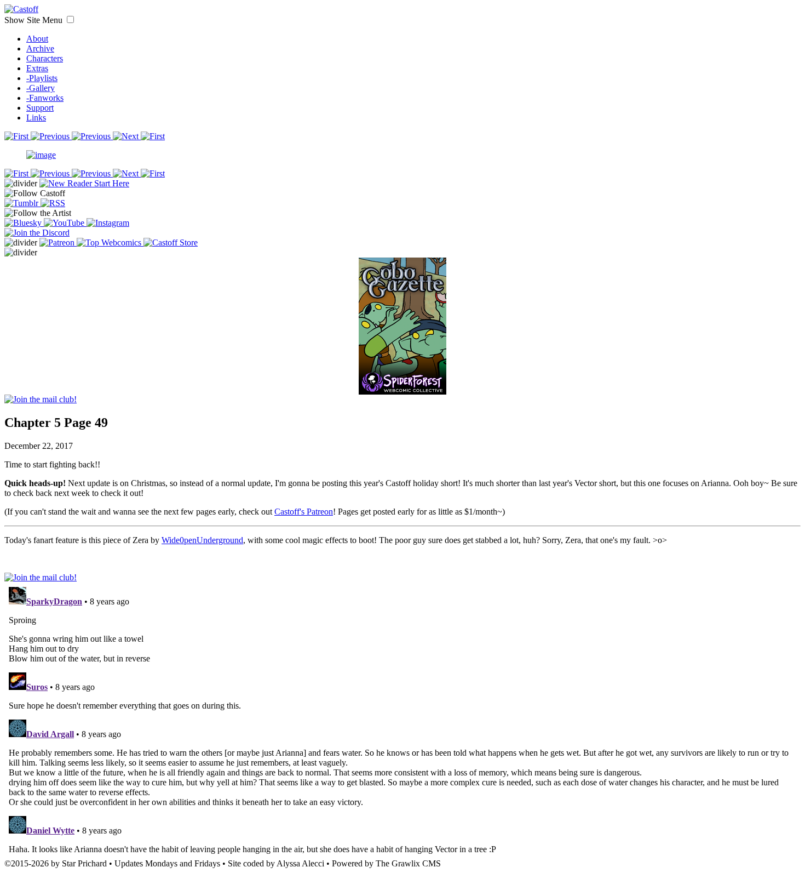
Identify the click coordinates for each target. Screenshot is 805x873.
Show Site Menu (34, 20)
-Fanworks (45, 97)
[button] (70, 19)
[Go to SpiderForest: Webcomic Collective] (402, 383)
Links (36, 117)
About (37, 38)
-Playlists (42, 78)
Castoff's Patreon (303, 511)
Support (40, 107)
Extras (37, 68)
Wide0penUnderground (202, 540)
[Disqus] (402, 720)
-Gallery (40, 88)
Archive (40, 48)
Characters (44, 58)
